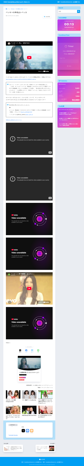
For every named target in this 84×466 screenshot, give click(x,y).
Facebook (27, 432)
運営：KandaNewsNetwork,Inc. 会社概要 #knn (68, 2)
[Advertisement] (29, 29)
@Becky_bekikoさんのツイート (14, 120)
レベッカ (50, 387)
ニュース (50, 385)
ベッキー (44, 387)
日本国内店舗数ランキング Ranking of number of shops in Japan (67, 113)
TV (46, 385)
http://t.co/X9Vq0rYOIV (26, 112)
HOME (43, 459)
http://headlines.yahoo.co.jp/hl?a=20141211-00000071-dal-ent (21, 79)
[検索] (78, 11)
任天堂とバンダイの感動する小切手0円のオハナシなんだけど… (69, 119)
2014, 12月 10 (29, 114)
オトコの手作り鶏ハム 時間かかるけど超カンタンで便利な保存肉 (68, 124)
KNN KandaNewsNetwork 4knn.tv (17, 2)
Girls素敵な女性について (39, 385)
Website (31, 432)
